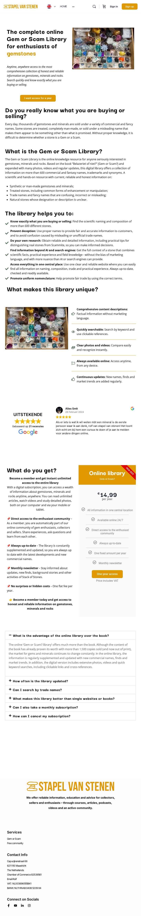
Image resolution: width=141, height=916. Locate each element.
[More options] (73, 6)
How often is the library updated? (40, 680)
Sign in (114, 6)
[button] (70, 635)
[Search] (94, 6)
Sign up (129, 6)
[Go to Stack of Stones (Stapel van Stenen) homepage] (20, 6)
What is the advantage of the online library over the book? (61, 635)
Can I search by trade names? (37, 689)
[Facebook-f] (8, 905)
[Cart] (104, 6)
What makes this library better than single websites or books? (64, 698)
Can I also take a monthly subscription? (45, 707)
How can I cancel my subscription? (41, 715)
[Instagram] (29, 905)
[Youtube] (15, 905)
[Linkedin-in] (22, 905)
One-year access (107, 574)
